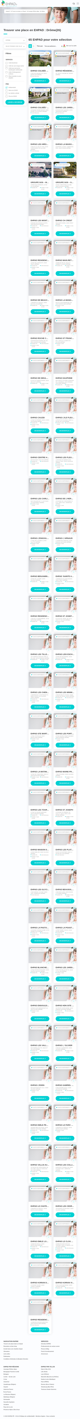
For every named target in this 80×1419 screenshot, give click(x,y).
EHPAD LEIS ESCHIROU (66, 654)
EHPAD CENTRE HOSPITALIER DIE (46, 457)
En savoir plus (39, 81)
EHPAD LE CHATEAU (40, 1206)
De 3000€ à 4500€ (14, 93)
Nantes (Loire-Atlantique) (48, 1379)
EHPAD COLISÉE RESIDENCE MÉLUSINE (49, 71)
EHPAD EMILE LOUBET (41, 1241)
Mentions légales (40, 1416)
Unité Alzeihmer (13, 63)
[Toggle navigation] (78, 3)
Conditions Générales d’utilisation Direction (16, 1359)
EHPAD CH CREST (64, 220)
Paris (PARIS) (45, 1382)
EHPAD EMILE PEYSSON (42, 1125)
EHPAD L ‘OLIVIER (64, 1045)
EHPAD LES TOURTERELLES (44, 810)
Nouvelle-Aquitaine (9, 1402)
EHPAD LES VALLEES (40, 1045)
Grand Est (6, 1382)
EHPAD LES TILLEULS (41, 654)
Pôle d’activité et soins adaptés (15, 77)
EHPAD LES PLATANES (66, 850)
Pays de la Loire (8, 1407)
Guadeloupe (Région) (10, 1384)
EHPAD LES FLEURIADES (67, 457)
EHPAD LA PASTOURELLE (42, 928)
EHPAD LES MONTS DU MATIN (44, 220)
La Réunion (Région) (10, 1394)
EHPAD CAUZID (38, 418)
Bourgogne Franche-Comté (11, 1371)
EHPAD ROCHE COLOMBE (42, 338)
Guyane (6, 1387)
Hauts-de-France (8, 1389)
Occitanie (6, 1404)
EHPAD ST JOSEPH (64, 810)
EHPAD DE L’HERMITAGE (67, 499)
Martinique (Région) (9, 1397)
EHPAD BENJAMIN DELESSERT (45, 576)
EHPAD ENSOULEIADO (41, 1006)
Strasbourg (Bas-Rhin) (47, 1387)
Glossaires (7, 1351)
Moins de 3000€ (13, 90)
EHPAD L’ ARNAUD (64, 538)
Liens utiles (7, 1354)
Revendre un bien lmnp (10, 1346)
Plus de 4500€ (13, 96)
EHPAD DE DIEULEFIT (40, 378)
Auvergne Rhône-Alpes (10, 1369)
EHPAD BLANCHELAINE (41, 967)
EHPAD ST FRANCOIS (65, 338)
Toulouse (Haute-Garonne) (48, 1389)
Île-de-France (7, 1392)
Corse (5, 1379)
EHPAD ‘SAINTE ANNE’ (66, 576)
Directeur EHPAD (46, 1344)
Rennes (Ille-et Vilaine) (47, 1384)
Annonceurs (44, 1354)
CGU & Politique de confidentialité (25, 1416)
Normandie (7, 1399)
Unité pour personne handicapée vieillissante (15, 69)
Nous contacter (50, 1416)
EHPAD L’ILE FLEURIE (66, 418)
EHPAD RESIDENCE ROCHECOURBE (47, 260)
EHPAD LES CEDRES (65, 1206)
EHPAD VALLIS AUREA (41, 1165)
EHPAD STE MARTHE (40, 734)
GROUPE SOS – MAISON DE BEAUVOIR (48, 182)
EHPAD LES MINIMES (65, 692)
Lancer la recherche (15, 102)
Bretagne (6, 1374)
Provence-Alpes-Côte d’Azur (12, 1409)
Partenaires (7, 1356)
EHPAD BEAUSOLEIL (65, 889)
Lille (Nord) (44, 1371)
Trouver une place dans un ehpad (13, 1344)
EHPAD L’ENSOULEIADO (42, 538)
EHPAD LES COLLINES (66, 1165)
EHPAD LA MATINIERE (41, 772)
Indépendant (12, 87)
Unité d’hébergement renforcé (15, 73)
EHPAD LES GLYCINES (41, 889)
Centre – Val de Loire (10, 1377)
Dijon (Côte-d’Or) (46, 1369)
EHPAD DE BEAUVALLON (42, 300)
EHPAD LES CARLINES (41, 499)
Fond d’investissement (47, 1351)
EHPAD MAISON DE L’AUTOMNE (45, 850)
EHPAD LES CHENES (40, 692)
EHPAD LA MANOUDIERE (67, 300)
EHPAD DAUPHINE (64, 378)
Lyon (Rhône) (45, 1374)
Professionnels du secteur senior (50, 1346)
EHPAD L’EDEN (37, 1085)
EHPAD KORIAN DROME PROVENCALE (48, 1283)
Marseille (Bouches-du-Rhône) (50, 1377)
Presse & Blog (45, 1349)
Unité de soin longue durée (16, 66)
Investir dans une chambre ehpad (13, 1349)
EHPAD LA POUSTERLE (66, 928)
